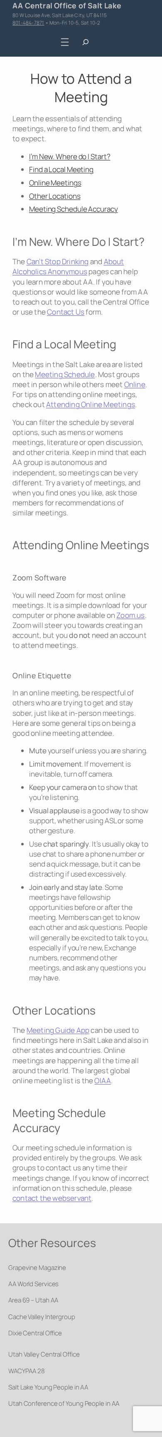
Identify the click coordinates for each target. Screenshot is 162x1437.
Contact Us (65, 312)
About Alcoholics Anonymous (68, 266)
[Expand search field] (86, 42)
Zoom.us (130, 615)
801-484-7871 (28, 22)
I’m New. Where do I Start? (69, 156)
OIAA (102, 1080)
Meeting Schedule (65, 374)
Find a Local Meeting (61, 169)
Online (134, 384)
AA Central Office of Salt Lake (66, 5)
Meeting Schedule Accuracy (73, 209)
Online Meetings (55, 182)
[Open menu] (65, 42)
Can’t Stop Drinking (58, 261)
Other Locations (55, 196)
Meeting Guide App (58, 1030)
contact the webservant (51, 1198)
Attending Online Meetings (90, 404)
